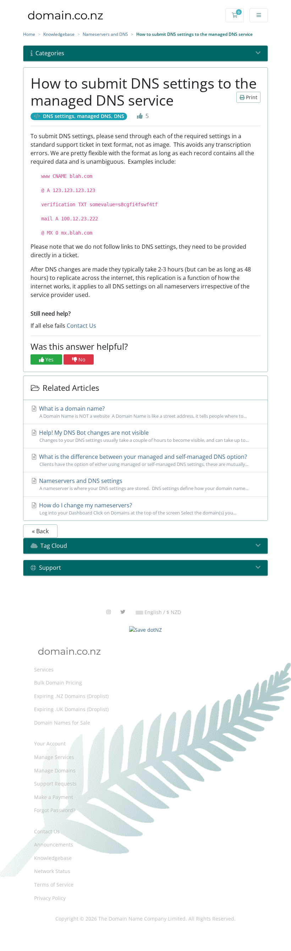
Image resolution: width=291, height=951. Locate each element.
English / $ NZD (162, 612)
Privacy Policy (50, 898)
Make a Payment (53, 797)
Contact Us (81, 326)
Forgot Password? (54, 810)
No (81, 359)
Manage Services (54, 757)
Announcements (53, 844)
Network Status (52, 871)
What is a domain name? (142, 412)
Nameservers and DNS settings (143, 484)
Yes (49, 359)
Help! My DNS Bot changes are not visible (143, 436)
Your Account (50, 743)
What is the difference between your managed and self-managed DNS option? (143, 460)
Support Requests (55, 783)
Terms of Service (53, 884)
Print (251, 97)
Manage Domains (55, 770)
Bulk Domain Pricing (58, 682)
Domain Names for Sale (62, 722)
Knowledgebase (59, 34)
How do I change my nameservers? (137, 508)
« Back (40, 531)
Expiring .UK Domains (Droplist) (71, 709)
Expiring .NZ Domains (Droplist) (71, 696)
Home (29, 34)
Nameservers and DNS (105, 34)
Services (44, 669)
